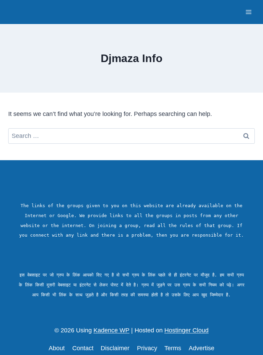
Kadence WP (111, 330)
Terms (172, 348)
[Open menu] (248, 12)
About (57, 348)
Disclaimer (115, 348)
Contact (82, 348)
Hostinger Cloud (186, 330)
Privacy (147, 348)
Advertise (201, 348)
